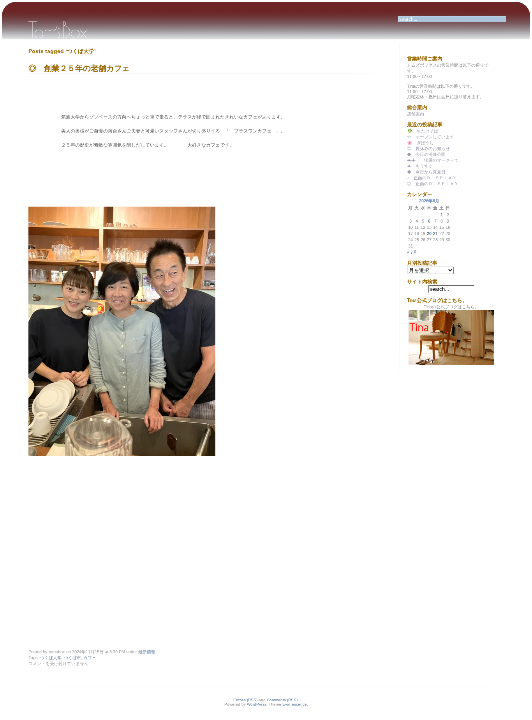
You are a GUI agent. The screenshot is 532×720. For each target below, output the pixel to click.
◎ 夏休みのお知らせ (428, 148)
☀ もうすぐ (420, 166)
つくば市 (72, 657)
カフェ (89, 657)
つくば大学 (51, 657)
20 (429, 233)
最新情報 (146, 651)
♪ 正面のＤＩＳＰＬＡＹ (431, 177)
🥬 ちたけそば (422, 131)
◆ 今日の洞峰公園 (426, 154)
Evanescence (294, 704)
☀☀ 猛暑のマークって (432, 160)
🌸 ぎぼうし (420, 142)
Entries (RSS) (245, 700)
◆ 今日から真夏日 (426, 172)
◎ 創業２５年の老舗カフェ (79, 68)
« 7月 (412, 252)
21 (435, 233)
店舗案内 (415, 113)
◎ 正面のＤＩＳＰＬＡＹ (432, 183)
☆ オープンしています (430, 136)
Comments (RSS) (282, 700)
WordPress (256, 704)
